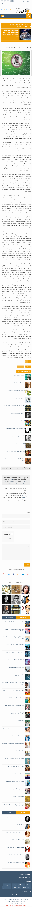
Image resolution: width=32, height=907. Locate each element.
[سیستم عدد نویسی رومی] (16, 590)
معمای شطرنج (11, 483)
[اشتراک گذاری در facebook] (13, 42)
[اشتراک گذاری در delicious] (5, 42)
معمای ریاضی (18, 483)
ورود (2, 10)
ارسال (27, 564)
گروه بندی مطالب (14, 903)
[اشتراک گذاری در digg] (2, 42)
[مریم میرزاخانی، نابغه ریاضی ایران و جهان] (6, 599)
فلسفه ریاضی (21, 367)
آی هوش (11, 479)
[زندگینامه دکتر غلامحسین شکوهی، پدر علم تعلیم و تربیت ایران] (16, 599)
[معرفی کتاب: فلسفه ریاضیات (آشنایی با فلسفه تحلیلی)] (16, 609)
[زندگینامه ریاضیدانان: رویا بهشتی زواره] (25, 590)
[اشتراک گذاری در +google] (8, 42)
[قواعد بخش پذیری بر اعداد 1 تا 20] (6, 590)
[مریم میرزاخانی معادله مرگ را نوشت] (6, 609)
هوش (15, 481)
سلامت (10, 899)
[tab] (9, 617)
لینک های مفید (21, 903)
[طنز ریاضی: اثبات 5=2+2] (25, 609)
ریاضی (11, 481)
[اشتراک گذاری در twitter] (11, 42)
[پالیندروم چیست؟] (25, 599)
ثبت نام (7, 10)
